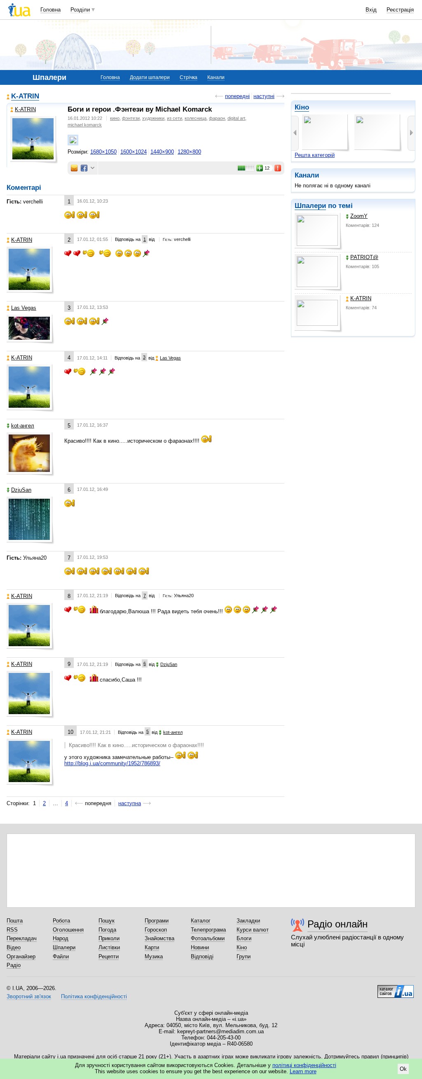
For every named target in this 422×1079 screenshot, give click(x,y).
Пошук (106, 921)
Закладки (248, 921)
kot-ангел (22, 426)
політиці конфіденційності (304, 1065)
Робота (61, 921)
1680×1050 (103, 152)
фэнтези (131, 118)
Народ (60, 938)
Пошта (15, 921)
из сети (174, 118)
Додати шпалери (150, 77)
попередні (237, 96)
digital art (236, 118)
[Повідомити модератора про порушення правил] (278, 168)
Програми (157, 921)
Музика (154, 956)
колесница (195, 118)
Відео (14, 947)
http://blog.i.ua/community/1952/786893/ (112, 763)
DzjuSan (21, 490)
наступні (263, 96)
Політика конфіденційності (94, 996)
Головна (50, 10)
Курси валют (253, 930)
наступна (129, 803)
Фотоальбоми (208, 938)
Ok (403, 1069)
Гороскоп (156, 930)
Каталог (201, 921)
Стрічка (188, 77)
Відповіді (202, 956)
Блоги (244, 938)
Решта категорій (315, 155)
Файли (61, 956)
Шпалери (310, 206)
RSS (12, 930)
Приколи (109, 938)
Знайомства (159, 938)
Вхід (371, 10)
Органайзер (21, 956)
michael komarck (85, 124)
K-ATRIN (360, 298)
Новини (200, 947)
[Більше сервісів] (92, 168)
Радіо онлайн (337, 924)
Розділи (80, 10)
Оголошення (68, 930)
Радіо (14, 965)
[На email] (74, 168)
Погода (107, 930)
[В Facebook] (84, 168)
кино (115, 118)
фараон (217, 118)
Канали (216, 77)
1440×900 (162, 152)
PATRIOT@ (364, 257)
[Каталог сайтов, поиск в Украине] (395, 988)
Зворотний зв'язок (29, 996)
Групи (244, 956)
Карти (152, 947)
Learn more (303, 1071)
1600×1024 (133, 152)
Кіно (302, 107)
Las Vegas (23, 308)
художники (153, 118)
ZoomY (359, 216)
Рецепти (108, 956)
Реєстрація (400, 10)
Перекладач (22, 938)
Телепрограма (208, 930)
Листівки (109, 947)
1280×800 (189, 152)
